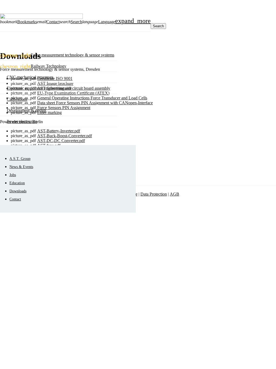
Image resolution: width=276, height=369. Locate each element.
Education (17, 183)
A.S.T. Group (19, 158)
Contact (15, 199)
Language (106, 21)
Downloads (17, 191)
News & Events (21, 167)
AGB (174, 194)
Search (158, 26)
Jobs (12, 175)
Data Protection (153, 194)
